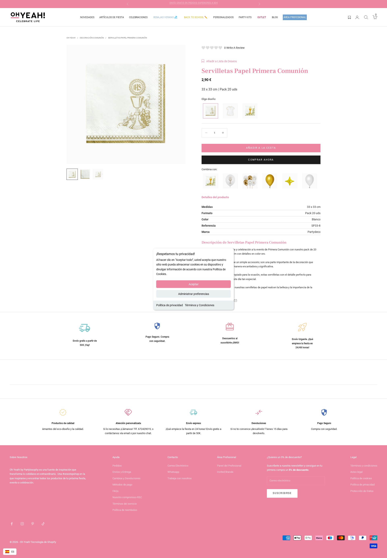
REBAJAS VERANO (165, 17)
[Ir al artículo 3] (98, 174)
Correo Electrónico (177, 465)
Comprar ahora (261, 159)
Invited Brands (225, 471)
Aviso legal (356, 471)
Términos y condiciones (363, 465)
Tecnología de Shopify (43, 541)
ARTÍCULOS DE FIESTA (111, 17)
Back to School (195, 17)
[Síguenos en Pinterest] (33, 524)
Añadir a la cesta (261, 147)
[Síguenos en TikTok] (43, 524)
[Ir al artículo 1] (72, 174)
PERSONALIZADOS (223, 17)
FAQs (115, 491)
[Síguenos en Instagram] (22, 524)
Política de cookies (361, 478)
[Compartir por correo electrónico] (235, 300)
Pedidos (117, 465)
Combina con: (209, 169)
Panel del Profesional (229, 465)
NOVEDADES (87, 17)
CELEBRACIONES (138, 17)
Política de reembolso (124, 509)
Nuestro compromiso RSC (127, 497)
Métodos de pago (122, 484)
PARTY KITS (245, 17)
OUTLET (261, 17)
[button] (219, 61)
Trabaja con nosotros (179, 478)
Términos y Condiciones (199, 305)
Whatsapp (173, 471)
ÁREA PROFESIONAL (295, 17)
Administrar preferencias (193, 293)
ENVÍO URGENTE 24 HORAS (194, 4)
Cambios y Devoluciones (126, 478)
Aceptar (194, 284)
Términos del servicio (124, 503)
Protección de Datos (361, 491)
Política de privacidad (169, 305)
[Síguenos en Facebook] (12, 524)
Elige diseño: (209, 99)
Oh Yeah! (71, 38)
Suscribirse (282, 493)
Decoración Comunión (92, 38)
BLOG (275, 17)
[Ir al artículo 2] (85, 174)
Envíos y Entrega (121, 471)
